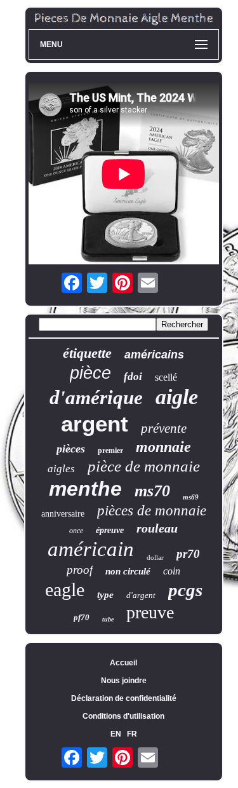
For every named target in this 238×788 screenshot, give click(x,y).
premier (110, 450)
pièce (90, 373)
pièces (70, 448)
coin (171, 571)
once (76, 530)
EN (115, 734)
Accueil (123, 662)
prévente (164, 428)
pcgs (185, 590)
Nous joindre (124, 680)
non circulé (127, 571)
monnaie (163, 446)
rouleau (157, 528)
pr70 (188, 553)
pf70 (81, 617)
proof (80, 569)
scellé (166, 377)
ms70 (152, 491)
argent (94, 423)
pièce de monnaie (144, 466)
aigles (61, 469)
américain (91, 549)
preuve (150, 612)
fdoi (133, 376)
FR (132, 734)
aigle (176, 397)
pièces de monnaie (151, 511)
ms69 (191, 497)
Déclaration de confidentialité (123, 698)
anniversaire (62, 514)
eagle (64, 589)
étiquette (87, 353)
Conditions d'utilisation (123, 716)
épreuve (110, 530)
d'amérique (96, 397)
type (105, 595)
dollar (155, 557)
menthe (85, 488)
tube (108, 619)
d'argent (140, 595)
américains (154, 354)
